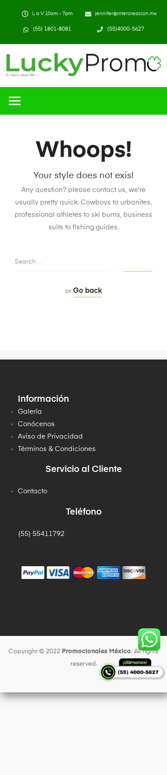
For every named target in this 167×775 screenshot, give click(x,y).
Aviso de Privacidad (50, 436)
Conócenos (36, 424)
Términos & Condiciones (57, 449)
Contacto (32, 491)
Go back (87, 291)
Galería (30, 411)
